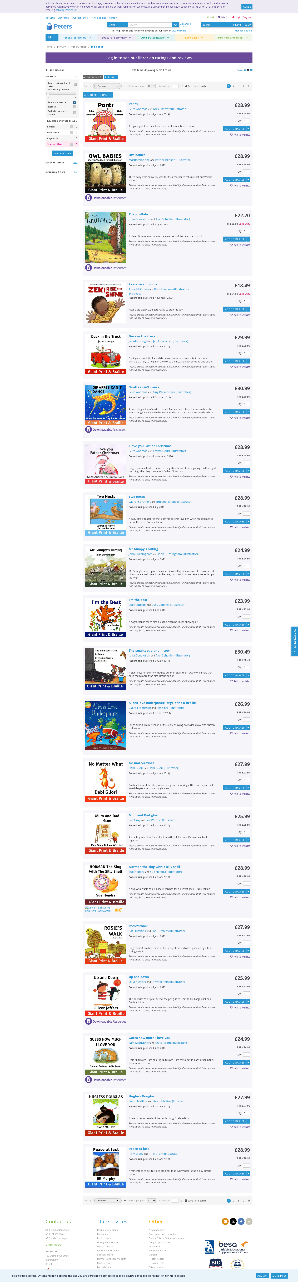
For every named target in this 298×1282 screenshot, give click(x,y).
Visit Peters (63, 17)
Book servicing (104, 1262)
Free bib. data (104, 1267)
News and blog (98, 17)
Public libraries (80, 17)
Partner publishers (159, 1250)
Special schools (105, 1254)
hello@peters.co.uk (66, 10)
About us (50, 17)
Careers (153, 1254)
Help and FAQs (156, 1262)
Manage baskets (243, 30)
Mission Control (105, 1246)
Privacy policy (156, 1267)
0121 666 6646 (56, 1234)
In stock (52, 106)
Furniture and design (230, 37)
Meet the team (53, 1244)
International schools (108, 1250)
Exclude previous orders (57, 113)
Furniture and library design (111, 1258)
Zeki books (135, 293)
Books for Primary (75, 37)
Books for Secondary (114, 37)
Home (49, 46)
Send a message (58, 1238)
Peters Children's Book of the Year (167, 1238)
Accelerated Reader (153, 37)
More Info (279, 1275)
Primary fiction (78, 46)
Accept (262, 1275)
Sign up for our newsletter (162, 1234)
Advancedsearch (185, 25)
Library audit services (108, 1242)
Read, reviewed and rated (59, 85)
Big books (97, 46)
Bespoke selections (107, 1229)
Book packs (192, 37)
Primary (61, 46)
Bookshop (102, 1234)
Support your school (159, 1242)
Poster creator (156, 1258)
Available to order (58, 102)
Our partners (156, 1246)
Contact (113, 17)
